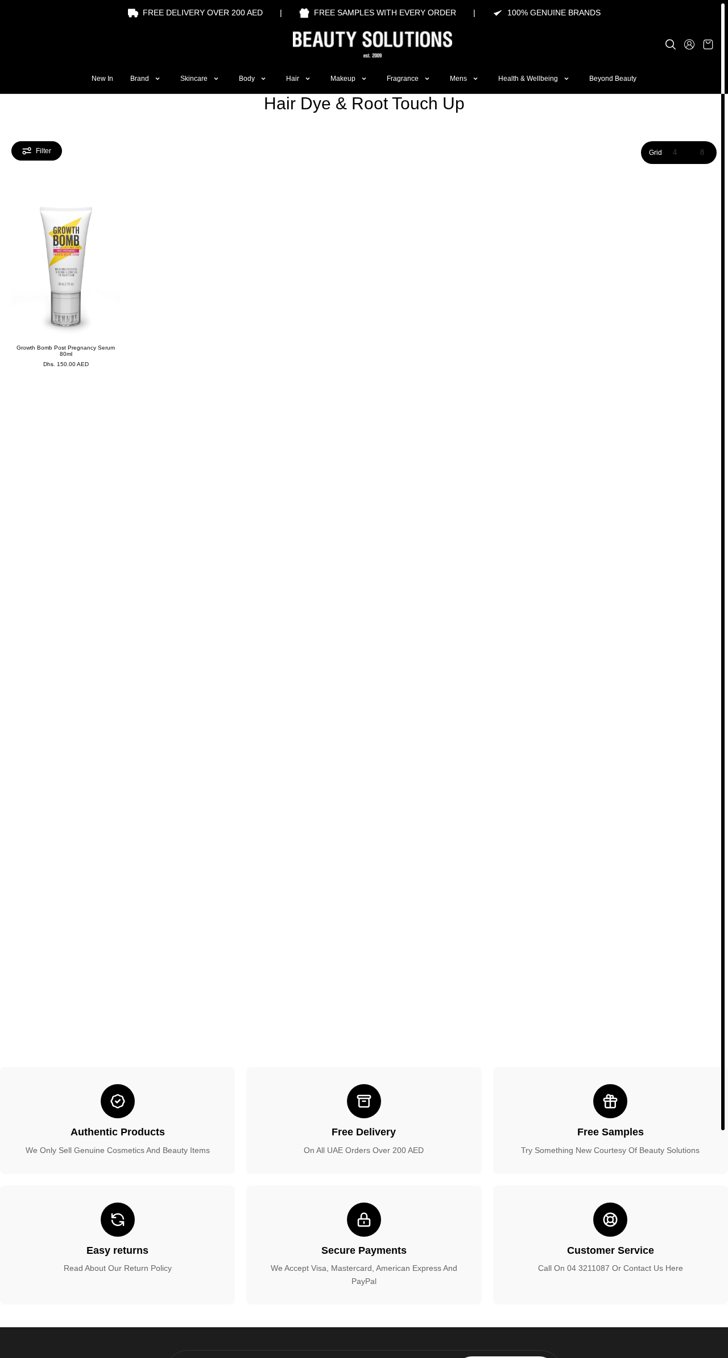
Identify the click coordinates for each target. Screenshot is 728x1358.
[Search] (670, 44)
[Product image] (66, 263)
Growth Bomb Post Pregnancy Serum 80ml (65, 350)
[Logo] (364, 44)
